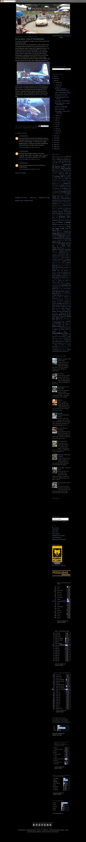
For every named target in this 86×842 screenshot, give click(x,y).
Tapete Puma (63, 346)
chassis (56, 185)
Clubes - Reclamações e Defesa (63, 92)
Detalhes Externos (64, 197)
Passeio (56, 290)
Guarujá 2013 (55, 247)
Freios (68, 230)
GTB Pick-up (68, 237)
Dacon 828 (56, 195)
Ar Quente (56, 168)
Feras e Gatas (64, 222)
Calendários (62, 175)
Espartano (65, 210)
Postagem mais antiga (44, 197)
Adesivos (59, 159)
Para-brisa (60, 288)
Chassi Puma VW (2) (62, 441)
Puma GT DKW (57, 314)
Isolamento (54, 254)
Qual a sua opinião (63, 324)
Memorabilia (55, 269)
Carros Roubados (62, 181)
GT (70, 233)
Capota (66, 178)
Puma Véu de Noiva (64, 319)
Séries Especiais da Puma (57, 339)
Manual (61, 267)
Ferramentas (60, 224)
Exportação (55, 220)
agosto (57, 117)
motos (64, 275)
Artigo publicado (66, 168)
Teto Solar (54, 348)
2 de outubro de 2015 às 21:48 (29, 147)
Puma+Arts (62, 321)
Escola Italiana (57, 210)
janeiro (57, 133)
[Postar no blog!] (43, 126)
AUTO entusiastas (56, 537)
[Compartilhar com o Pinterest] (48, 126)
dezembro (57, 82)
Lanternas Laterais (64, 255)
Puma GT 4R (35, 127)
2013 (55, 138)
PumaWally (57, 323)
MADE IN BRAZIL (65, 265)
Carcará (54, 180)
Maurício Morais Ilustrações (59, 539)
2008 (55, 149)
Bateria (56, 172)
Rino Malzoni (62, 336)
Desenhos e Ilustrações (64, 195)
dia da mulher (62, 200)
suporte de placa (67, 343)
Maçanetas (55, 265)
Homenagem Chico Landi (61, 94)
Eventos (62, 217)
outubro (57, 87)
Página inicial (33, 197)
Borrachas (54, 173)
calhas (69, 175)
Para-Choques (67, 288)
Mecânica (67, 267)
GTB (60, 237)
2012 (55, 140)
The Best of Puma (64, 348)
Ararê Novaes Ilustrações (58, 535)
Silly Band (60, 341)
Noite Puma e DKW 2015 (61, 107)
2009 (55, 146)
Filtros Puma (62, 226)
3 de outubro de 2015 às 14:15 (29, 159)
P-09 (67, 286)
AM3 (69, 161)
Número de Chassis (63, 280)
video (60, 351)
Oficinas (67, 282)
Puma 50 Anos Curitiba (58, 306)
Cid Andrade (22, 136)
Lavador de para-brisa (57, 259)
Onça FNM (54, 283)
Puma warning (55, 321)
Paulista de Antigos (65, 290)
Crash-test (60, 193)
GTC (66, 240)
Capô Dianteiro (67, 176)
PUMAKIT (68, 321)
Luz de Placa (65, 264)
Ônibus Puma (61, 283)
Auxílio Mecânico (58, 170)
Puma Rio (66, 318)
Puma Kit (63, 316)
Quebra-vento (68, 326)
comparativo (65, 188)
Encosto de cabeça (59, 206)
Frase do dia (62, 230)
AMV (62, 162)
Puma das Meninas (64, 311)
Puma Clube (55, 530)
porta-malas (60, 300)
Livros (63, 262)
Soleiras (67, 341)
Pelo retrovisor (56, 292)
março (57, 128)
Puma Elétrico (55, 313)
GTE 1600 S (64, 242)
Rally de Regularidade (65, 327)
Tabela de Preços (59, 344)
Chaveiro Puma (64, 185)
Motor (58, 275)
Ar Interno (68, 167)
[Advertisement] (27, 185)
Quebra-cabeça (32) (59, 109)
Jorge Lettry (61, 254)
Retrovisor (54, 336)
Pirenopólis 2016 (67, 293)
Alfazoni (55, 161)
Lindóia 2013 (65, 260)
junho (56, 122)
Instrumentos (54, 252)
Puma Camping (65, 308)
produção (66, 301)
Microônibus (54, 272)
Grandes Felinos (63, 233)
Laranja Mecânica (55, 257)
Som (53, 343)
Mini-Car (60, 272)
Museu (64, 277)
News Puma (56, 278)
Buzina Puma (55, 175)
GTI (70, 244)
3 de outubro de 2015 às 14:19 (29, 169)
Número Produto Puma (57, 282)
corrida (63, 192)
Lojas (59, 264)
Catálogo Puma (67, 183)
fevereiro (57, 131)
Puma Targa (55, 319)
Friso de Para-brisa (57, 232)
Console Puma (67, 189)
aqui (47, 60)
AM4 (56, 162)
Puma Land (55, 531)
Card (59, 180)
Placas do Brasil (56, 296)
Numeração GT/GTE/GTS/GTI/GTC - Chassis (63, 415)
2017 (55, 76)
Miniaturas (65, 273)
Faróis (62, 220)
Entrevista (60, 208)
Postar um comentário (20, 173)
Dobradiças (55, 203)
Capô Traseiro (58, 178)
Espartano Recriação (57, 211)
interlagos (67, 252)
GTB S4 (60, 240)
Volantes (65, 351)
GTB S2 (56, 238)
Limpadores (68, 259)
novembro (57, 84)
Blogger (61, 37)
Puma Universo (56, 533)
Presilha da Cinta (56, 301)
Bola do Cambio (65, 172)
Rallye (55, 329)
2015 (55, 80)
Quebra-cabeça (56, 326)
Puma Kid (57, 316)
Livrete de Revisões (56, 262)
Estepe (69, 213)
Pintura (61, 293)
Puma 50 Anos (65, 305)
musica (69, 277)
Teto (68, 346)
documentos (62, 203)
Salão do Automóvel (58, 338)
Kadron (67, 254)
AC (53, 156)
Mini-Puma (66, 272)
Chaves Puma (55, 186)
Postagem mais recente (21, 197)
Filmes (55, 226)
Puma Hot (68, 314)
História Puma (56, 249)
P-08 (62, 286)
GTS (63, 246)
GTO (57, 246)
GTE (54, 242)
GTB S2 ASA (65, 238)
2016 (55, 78)
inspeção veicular (63, 251)
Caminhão (57, 176)
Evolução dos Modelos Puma (58, 218)
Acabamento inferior (59, 156)
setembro (57, 115)
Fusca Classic (55, 528)
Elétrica (59, 205)
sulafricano (59, 343)
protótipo (60, 303)
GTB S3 (54, 240)
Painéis (54, 288)
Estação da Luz (61, 213)
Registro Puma (65, 329)
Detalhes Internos (56, 198)
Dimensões (66, 201)
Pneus (61, 298)
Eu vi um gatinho (58, 215)
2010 (55, 144)
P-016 (58, 285)
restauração (64, 335)
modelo (54, 275)
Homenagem (68, 249)
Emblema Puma (67, 205)
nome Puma (63, 278)
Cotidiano (54, 193)
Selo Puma (66, 338)
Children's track (63, 186)
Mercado (66, 270)
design (54, 197)
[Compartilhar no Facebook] (46, 126)
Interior (61, 252)
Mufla (68, 275)
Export (68, 218)
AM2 (65, 161)
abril (56, 126)
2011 (55, 142)
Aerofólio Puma (67, 159)
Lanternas (54, 256)
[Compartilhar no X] (44, 126)
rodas (69, 336)
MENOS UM (55, 270)
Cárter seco (59, 183)
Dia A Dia (64, 198)
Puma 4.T (67, 303)
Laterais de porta (65, 257)
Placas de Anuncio (65, 295)
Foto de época (27, 127)
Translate (64, 521)
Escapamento (67, 208)
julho (56, 120)
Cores (55, 192)
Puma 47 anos (56, 305)
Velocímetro (63, 349)
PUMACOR (59, 400)
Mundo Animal (55, 277)
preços (67, 300)
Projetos (54, 303)
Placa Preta (56, 295)
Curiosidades (67, 193)
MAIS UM (54, 267)
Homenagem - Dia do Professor (62, 101)
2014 (55, 135)
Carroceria (63, 180)
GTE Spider (61, 244)
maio (56, 124)
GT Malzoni (58, 235)
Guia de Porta (66, 247)
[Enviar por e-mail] (41, 126)
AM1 (60, 161)
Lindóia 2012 (57, 260)
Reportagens (57, 333)
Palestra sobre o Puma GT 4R (38, 94)
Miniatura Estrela (56, 273)
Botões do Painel (63, 173)
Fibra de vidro (67, 224)
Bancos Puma (67, 170)
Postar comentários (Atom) (26, 200)
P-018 (63, 285)
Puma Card (55, 309)
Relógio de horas (59, 331)
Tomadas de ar (55, 349)
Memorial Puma (65, 269)
